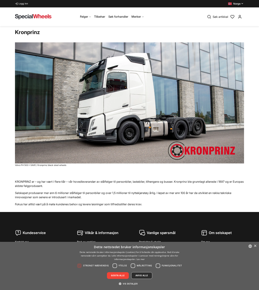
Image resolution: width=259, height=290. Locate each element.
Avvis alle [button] (141, 275)
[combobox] (250, 246)
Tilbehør (99, 16)
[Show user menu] (239, 16)
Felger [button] (84, 16)
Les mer (141, 259)
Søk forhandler (118, 16)
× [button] (255, 246)
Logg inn (23, 3)
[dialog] (129, 266)
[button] (236, 4)
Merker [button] (136, 16)
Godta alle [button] (118, 275)
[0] (232, 16)
